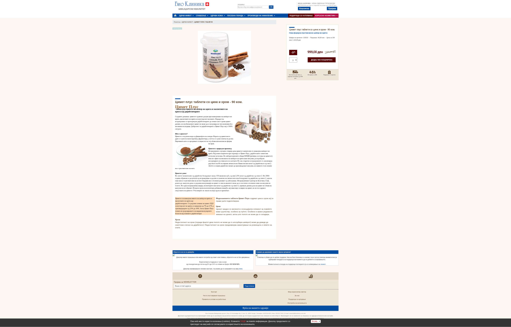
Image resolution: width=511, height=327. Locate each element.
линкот (323, 264)
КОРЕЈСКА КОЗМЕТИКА (326, 16)
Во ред (316, 321)
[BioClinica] (192, 6)
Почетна (177, 22)
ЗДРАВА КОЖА (217, 16)
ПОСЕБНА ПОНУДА (235, 16)
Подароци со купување (301, 16)
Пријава (332, 8)
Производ (177, 29)
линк (240, 269)
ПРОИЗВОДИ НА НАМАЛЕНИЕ (261, 16)
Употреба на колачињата (297, 303)
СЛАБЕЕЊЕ (201, 16)
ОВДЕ (243, 321)
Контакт (214, 292)
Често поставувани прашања (214, 296)
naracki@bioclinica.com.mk (297, 313)
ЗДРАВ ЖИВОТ (186, 16)
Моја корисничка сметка (297, 292)
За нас (297, 296)
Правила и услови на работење (214, 299)
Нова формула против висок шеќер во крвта (308, 33)
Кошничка (304, 8)
